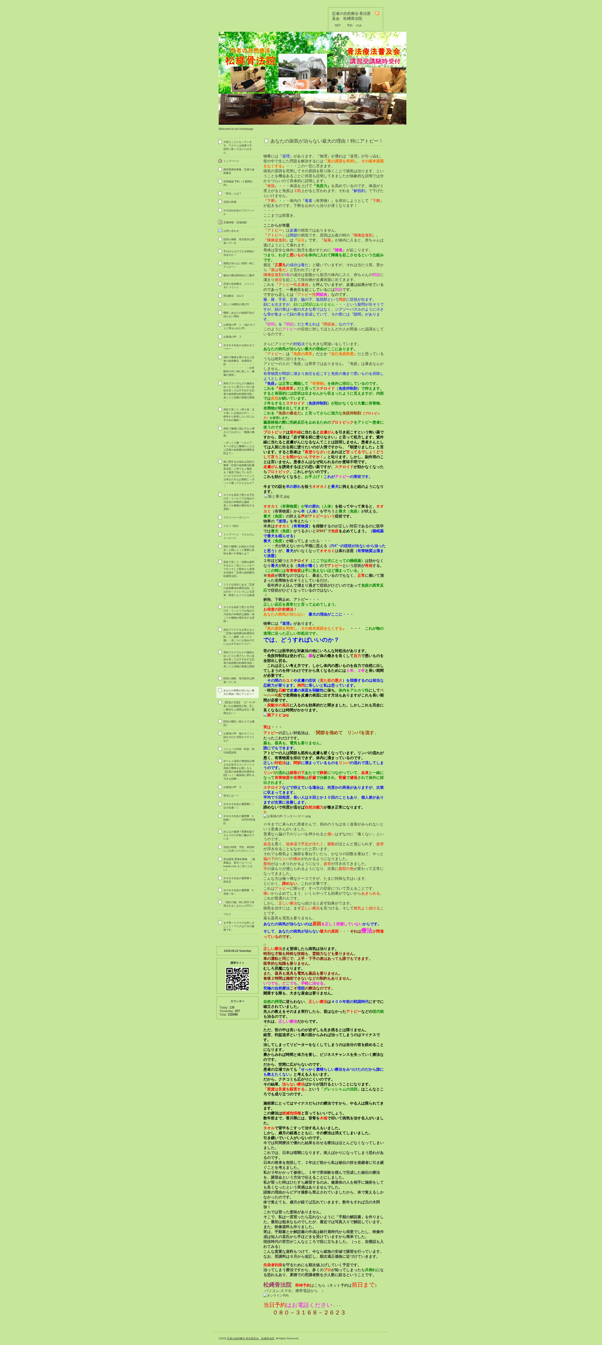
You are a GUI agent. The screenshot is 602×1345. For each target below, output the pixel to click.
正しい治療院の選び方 (236, 304)
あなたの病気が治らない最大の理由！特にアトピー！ (238, 692)
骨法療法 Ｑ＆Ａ (233, 295)
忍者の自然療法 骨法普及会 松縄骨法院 (250, 1338)
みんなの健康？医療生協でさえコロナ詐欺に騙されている (238, 835)
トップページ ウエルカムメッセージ (238, 536)
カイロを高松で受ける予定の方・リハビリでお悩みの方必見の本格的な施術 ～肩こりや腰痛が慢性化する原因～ (238, 501)
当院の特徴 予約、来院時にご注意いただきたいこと (238, 849)
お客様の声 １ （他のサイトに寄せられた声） (239, 326)
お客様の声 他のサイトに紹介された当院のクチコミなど (238, 737)
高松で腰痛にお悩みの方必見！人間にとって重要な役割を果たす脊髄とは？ (238, 550)
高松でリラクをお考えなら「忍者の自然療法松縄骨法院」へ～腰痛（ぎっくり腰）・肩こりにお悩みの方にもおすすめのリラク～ (238, 636)
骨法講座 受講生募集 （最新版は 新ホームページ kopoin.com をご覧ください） (239, 864)
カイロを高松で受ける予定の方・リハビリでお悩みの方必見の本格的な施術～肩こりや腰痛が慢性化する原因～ (238, 614)
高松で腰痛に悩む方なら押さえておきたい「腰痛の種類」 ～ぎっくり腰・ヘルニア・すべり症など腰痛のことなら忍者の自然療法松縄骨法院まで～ (241, 441)
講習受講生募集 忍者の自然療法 (238, 171)
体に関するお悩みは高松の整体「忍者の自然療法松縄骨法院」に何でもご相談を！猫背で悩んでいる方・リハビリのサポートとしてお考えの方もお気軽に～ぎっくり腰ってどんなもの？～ (238, 474)
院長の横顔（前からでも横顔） (238, 723)
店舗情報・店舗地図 (235, 222)
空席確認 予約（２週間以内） (238, 183)
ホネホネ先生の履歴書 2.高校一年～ (238, 892)
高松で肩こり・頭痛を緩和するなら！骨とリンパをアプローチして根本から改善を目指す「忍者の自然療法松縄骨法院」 (238, 568)
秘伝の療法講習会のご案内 (238, 275)
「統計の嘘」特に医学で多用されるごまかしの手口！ (238, 904)
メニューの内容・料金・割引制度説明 (238, 751)
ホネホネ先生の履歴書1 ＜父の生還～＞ (238, 806)
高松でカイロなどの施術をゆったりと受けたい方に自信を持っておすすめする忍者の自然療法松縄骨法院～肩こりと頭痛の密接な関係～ (238, 392)
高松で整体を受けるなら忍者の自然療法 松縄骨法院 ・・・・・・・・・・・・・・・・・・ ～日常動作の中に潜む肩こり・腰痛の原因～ (238, 366)
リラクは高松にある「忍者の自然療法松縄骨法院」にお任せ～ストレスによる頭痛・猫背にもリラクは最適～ (238, 591)
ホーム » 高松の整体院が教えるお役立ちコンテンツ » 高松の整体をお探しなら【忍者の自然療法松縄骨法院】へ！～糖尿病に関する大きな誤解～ (239, 770)
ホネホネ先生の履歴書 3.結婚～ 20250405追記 (239, 820)
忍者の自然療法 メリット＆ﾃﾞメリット (238, 285)
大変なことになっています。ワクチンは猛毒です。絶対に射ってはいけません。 (238, 147)
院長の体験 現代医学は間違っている (238, 241)
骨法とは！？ (231, 795)
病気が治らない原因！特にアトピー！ (238, 265)
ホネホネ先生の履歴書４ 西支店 (238, 880)
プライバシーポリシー (236, 517)
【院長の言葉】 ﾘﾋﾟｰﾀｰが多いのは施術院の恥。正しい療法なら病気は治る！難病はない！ (239, 707)
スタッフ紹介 (231, 525)
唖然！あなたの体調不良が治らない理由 (238, 314)
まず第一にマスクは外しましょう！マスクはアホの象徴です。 (238, 926)
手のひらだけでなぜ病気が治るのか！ (238, 253)
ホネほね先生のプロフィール (238, 212)
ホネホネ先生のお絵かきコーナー (238, 347)
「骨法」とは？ (232, 193)
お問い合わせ (231, 230)
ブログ (227, 914)
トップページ (231, 161)
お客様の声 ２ (233, 336)
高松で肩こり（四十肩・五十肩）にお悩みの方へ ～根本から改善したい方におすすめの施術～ (238, 414)
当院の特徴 (229, 201)
